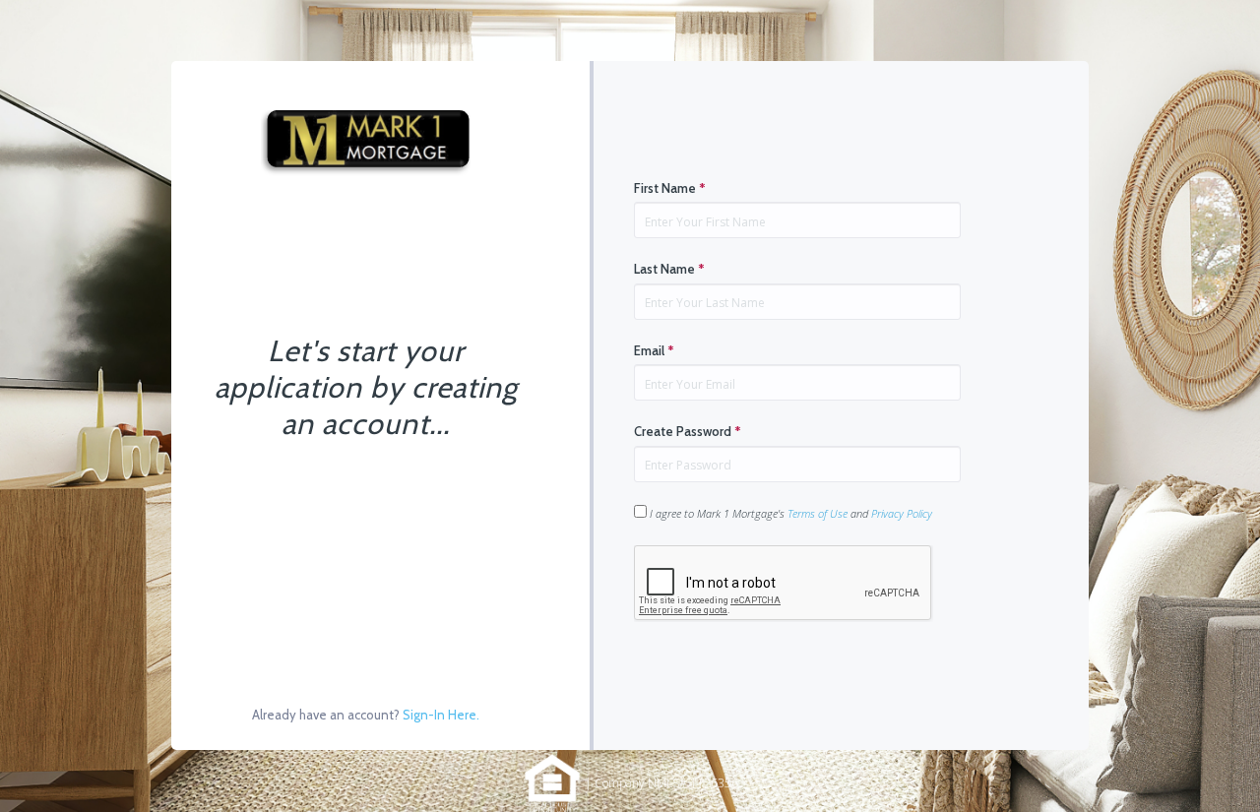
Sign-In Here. (441, 714)
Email (654, 350)
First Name (670, 188)
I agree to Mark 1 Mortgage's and (789, 513)
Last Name (669, 269)
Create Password (687, 431)
